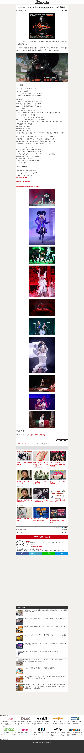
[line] (48, 553)
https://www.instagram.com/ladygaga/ (28, 186)
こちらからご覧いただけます (36, 435)
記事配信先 (4, 739)
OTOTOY (64, 10)
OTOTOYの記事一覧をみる (42, 537)
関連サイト (4, 715)
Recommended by (58, 527)
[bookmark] (61, 553)
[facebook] (22, 553)
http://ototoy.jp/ (37, 546)
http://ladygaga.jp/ (21, 177)
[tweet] (32, 553)
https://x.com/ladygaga (23, 181)
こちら (40, 549)
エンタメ (19, 532)
